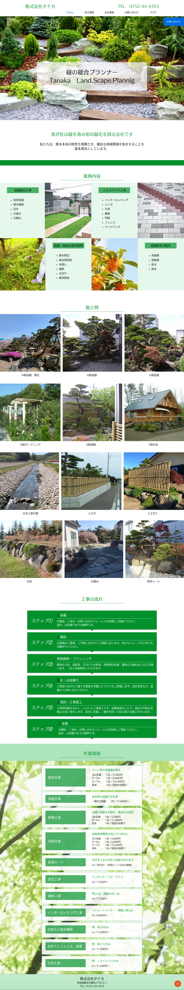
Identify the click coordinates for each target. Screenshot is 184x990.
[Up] (177, 983)
